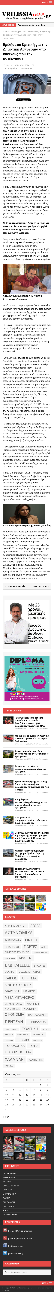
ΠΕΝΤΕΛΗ (14, 1021)
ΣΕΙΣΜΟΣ (45, 1029)
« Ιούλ (6, 1116)
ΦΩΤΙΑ (33, 1046)
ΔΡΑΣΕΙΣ (25, 957)
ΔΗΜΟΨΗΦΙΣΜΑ (40, 952)
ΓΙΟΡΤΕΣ (30, 946)
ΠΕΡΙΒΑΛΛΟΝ (36, 1022)
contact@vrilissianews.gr (20, 1231)
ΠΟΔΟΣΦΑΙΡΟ (11, 1029)
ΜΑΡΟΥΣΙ (12, 991)
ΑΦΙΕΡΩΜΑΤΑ (13, 940)
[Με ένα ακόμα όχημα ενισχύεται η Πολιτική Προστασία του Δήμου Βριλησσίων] (8, 740)
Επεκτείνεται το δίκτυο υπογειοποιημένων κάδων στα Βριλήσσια (30, 769)
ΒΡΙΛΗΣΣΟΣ (12, 947)
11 (13, 1094)
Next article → (41, 586)
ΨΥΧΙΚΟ (9, 1065)
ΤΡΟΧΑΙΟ (23, 1040)
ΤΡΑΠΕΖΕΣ (39, 1034)
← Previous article (15, 586)
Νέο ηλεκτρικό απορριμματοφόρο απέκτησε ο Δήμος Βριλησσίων (31, 820)
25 (13, 1104)
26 (20, 1104)
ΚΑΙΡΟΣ (11, 978)
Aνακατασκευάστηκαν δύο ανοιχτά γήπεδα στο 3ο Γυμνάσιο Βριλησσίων (32, 754)
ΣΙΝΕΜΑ (9, 1034)
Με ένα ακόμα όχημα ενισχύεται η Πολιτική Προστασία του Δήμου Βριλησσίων (32, 738)
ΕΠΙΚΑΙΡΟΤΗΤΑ (9, 1194)
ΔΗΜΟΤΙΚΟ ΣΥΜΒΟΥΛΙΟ (17, 952)
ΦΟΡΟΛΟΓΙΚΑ (15, 1046)
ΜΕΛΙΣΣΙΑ (29, 991)
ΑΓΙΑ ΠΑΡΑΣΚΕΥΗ (15, 926)
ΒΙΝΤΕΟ (31, 940)
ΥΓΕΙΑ (5, 1210)
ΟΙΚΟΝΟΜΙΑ (14, 1014)
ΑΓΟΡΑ (35, 925)
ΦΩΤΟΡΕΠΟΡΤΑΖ (18, 1052)
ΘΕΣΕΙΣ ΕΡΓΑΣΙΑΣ (29, 971)
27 (27, 1104)
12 (20, 1094)
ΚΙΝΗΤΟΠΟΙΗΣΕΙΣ (18, 985)
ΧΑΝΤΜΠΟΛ (36, 1060)
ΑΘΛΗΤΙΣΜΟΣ (9, 1177)
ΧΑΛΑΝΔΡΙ (15, 1059)
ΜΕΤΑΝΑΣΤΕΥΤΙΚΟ (13, 1004)
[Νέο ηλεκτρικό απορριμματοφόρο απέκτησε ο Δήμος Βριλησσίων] (8, 822)
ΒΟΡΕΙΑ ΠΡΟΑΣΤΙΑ (11, 1185)
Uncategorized (11, 68)
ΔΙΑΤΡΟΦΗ (10, 958)
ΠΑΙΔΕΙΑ (6, 1198)
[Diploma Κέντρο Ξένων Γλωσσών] (27, 678)
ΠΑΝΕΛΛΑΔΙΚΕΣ (37, 1014)
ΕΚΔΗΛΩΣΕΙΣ (17, 965)
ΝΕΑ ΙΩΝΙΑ (30, 1008)
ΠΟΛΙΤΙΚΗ (30, 1028)
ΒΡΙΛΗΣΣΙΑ (7, 1189)
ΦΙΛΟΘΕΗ (37, 1040)
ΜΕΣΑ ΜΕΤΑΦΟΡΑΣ (19, 997)
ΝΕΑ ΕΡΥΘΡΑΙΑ (12, 1008)
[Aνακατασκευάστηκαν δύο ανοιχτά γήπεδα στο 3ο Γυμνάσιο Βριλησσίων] (8, 755)
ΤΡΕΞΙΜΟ (9, 1040)
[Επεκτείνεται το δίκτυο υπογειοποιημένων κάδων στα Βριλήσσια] (8, 771)
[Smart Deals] (27, 622)
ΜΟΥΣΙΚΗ (33, 1003)
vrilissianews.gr (16, 1246)
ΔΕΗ (43, 947)
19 (20, 1099)
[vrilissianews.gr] (27, 15)
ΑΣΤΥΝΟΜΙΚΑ (19, 933)
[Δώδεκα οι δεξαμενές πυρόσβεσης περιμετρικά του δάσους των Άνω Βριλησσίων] (30, 1158)
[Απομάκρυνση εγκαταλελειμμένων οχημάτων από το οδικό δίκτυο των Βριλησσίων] (8, 804)
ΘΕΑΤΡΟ (9, 971)
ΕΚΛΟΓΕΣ (39, 965)
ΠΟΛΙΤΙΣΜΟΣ (8, 1206)
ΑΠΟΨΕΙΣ (7, 1181)
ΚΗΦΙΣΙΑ (29, 978)
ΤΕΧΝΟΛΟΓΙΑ (22, 1034)
